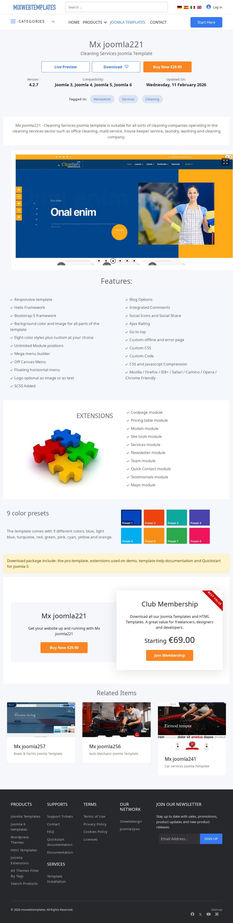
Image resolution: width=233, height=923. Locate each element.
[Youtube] (209, 914)
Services (128, 99)
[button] (98, 261)
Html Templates (24, 850)
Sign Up (211, 838)
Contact (158, 22)
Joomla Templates (127, 22)
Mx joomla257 (30, 746)
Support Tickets (60, 816)
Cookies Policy (96, 831)
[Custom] (216, 914)
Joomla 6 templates (19, 827)
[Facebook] (192, 914)
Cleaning (152, 99)
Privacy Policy (95, 824)
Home (74, 22)
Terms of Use (94, 816)
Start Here (206, 22)
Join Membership (169, 655)
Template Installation (56, 879)
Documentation (60, 852)
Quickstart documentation (60, 842)
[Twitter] (200, 914)
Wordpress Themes (20, 840)
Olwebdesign (131, 821)
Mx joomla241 (180, 759)
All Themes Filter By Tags (25, 873)
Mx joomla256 (105, 746)
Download (113, 66)
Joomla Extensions (20, 860)
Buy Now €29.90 (167, 66)
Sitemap (216, 910)
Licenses (91, 839)
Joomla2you (130, 829)
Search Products (24, 883)
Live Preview (65, 66)
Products (92, 22)
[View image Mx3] (218, 162)
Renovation (102, 99)
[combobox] (116, 7)
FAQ (50, 831)
